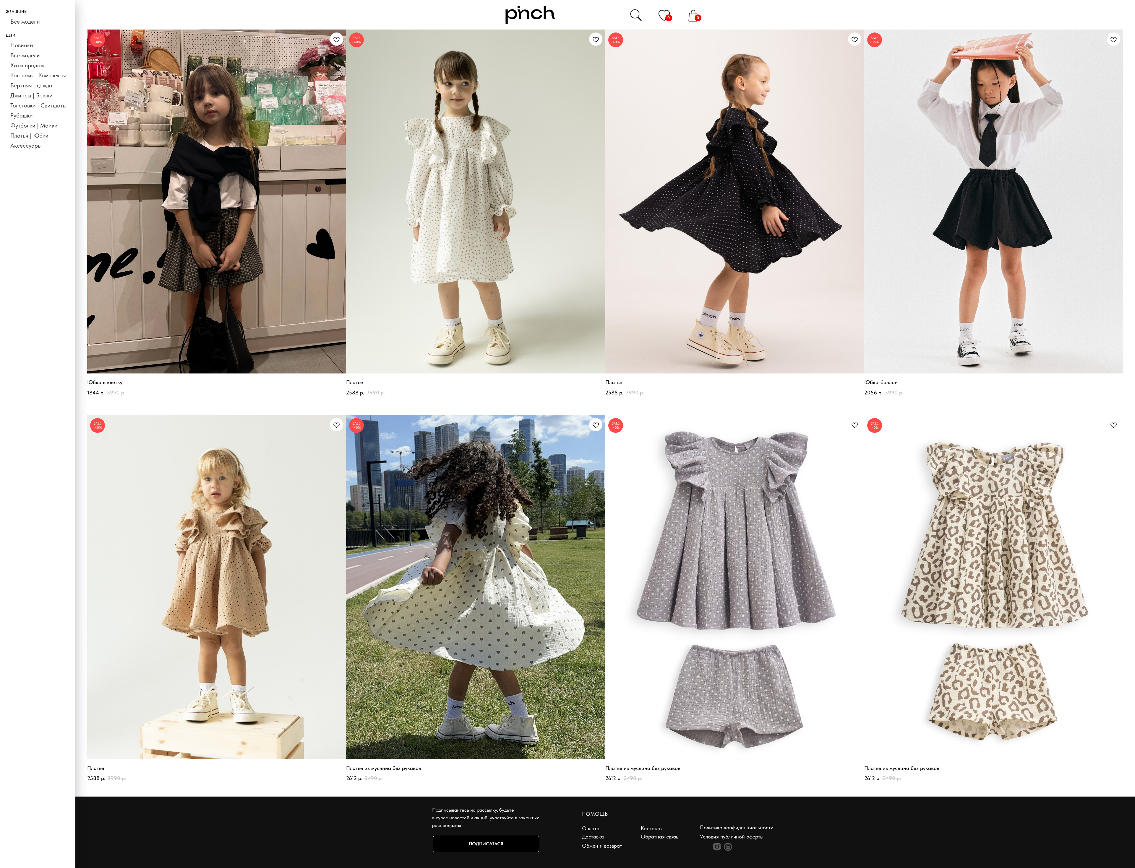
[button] (486, 844)
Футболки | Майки (34, 125)
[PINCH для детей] (728, 846)
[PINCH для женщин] (717, 846)
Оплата (590, 828)
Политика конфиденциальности (737, 827)
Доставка (593, 836)
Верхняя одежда (31, 85)
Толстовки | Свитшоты (38, 105)
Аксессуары (26, 145)
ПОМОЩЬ (595, 814)
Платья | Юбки (29, 135)
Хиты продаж (27, 65)
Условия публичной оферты (731, 836)
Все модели (25, 21)
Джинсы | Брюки (31, 95)
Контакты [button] (651, 828)
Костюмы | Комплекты (38, 75)
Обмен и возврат (602, 846)
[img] (664, 15)
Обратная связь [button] (659, 836)
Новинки (21, 45)
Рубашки (21, 115)
